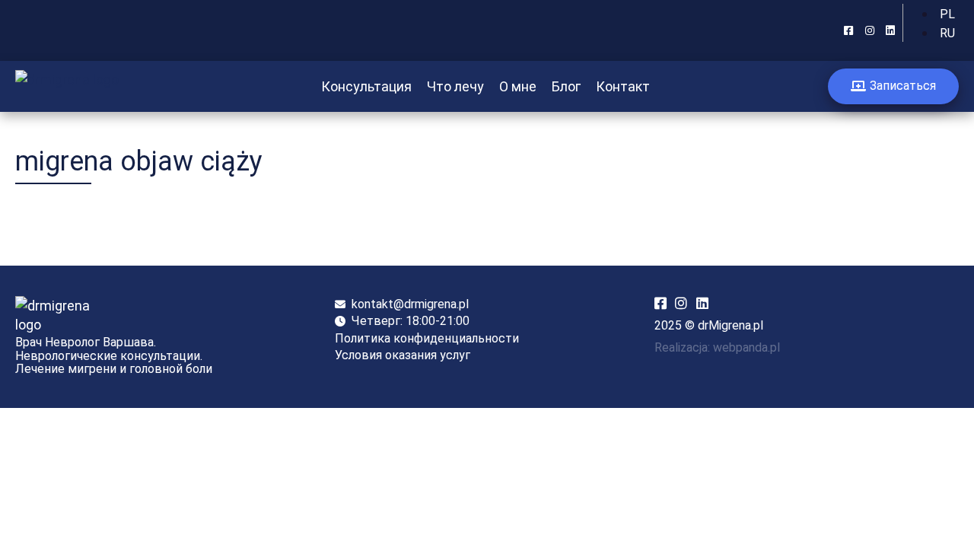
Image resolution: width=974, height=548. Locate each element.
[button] (893, 86)
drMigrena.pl (730, 325)
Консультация (366, 86)
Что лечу (455, 86)
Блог (566, 86)
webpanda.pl (746, 347)
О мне (517, 86)
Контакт (623, 86)
